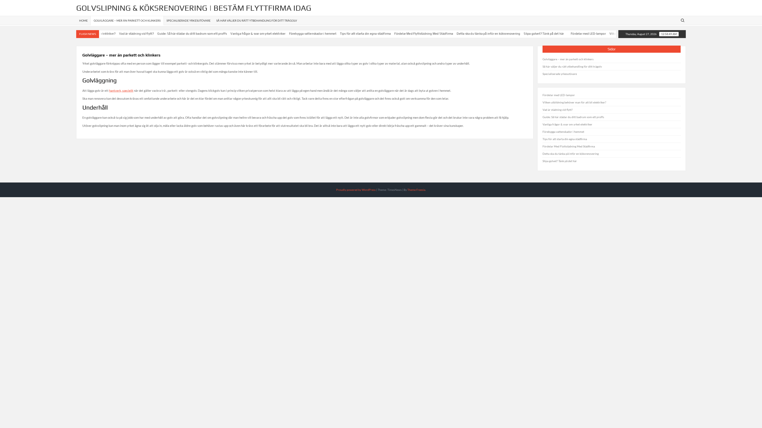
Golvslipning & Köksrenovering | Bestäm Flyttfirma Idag (193, 7)
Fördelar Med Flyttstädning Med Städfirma (414, 33)
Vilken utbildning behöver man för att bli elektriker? (574, 102)
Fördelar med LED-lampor (579, 33)
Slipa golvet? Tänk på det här (535, 33)
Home (83, 20)
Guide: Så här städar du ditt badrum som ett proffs (183, 33)
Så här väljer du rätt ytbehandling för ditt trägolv (256, 20)
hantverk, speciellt (121, 90)
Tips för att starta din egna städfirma (356, 33)
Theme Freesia (416, 189)
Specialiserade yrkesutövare (188, 20)
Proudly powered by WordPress (356, 189)
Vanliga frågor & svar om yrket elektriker (248, 33)
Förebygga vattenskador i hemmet (303, 33)
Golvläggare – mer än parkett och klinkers (127, 20)
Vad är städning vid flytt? (127, 33)
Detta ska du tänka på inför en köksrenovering (479, 33)
